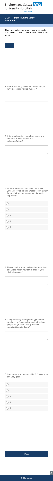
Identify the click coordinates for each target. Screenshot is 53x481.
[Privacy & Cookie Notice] (51, 473)
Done (26, 454)
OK (9, 46)
